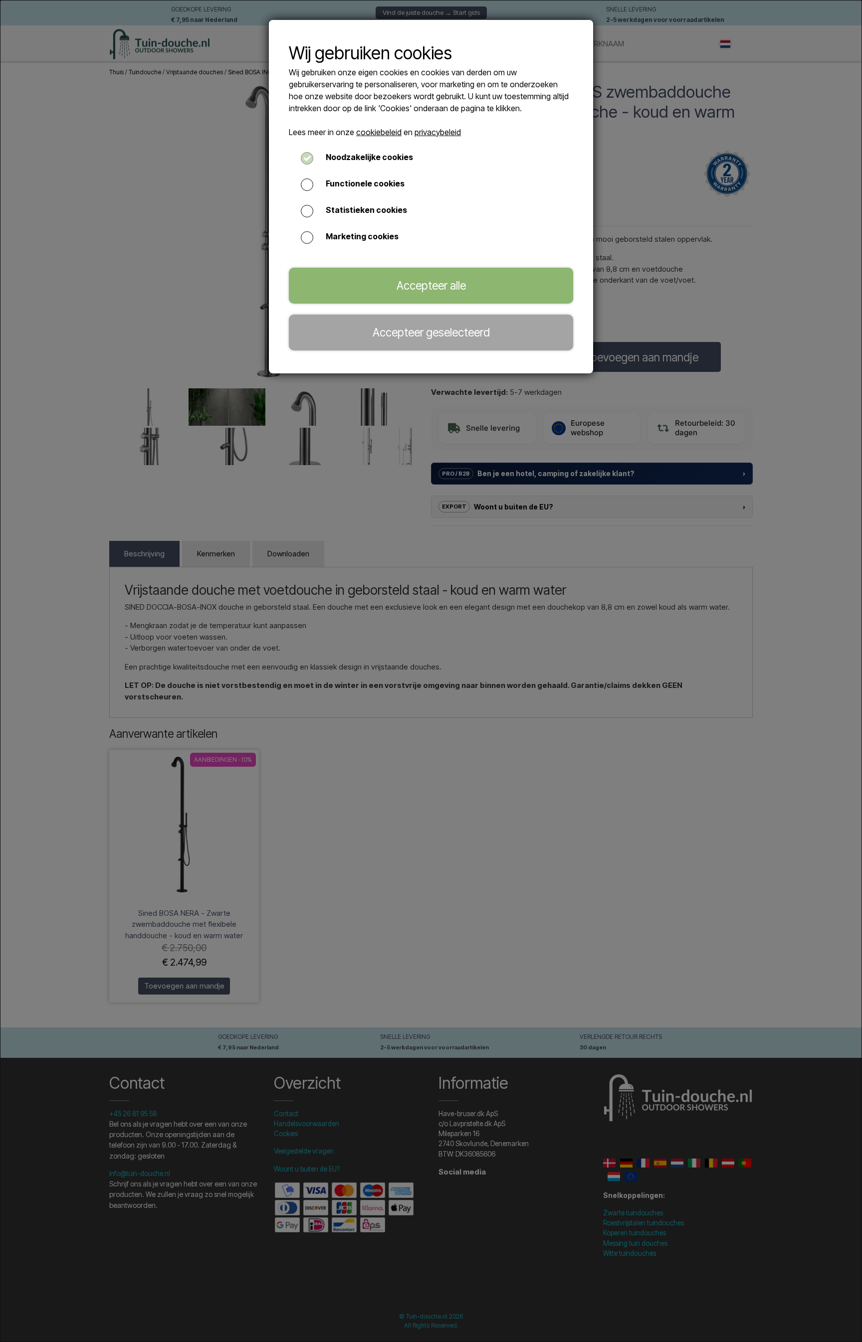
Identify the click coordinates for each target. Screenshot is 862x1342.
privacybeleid (438, 132)
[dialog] (431, 671)
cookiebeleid (379, 132)
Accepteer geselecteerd (431, 332)
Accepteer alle (431, 285)
